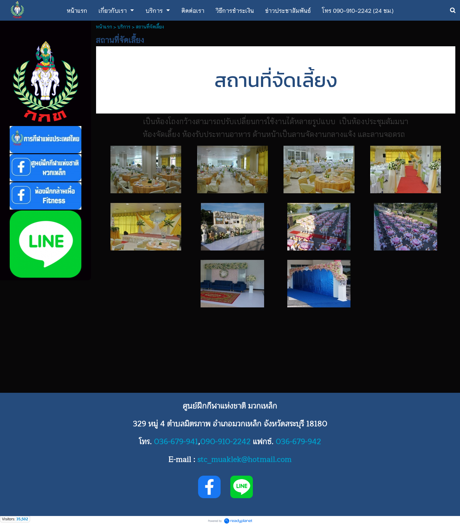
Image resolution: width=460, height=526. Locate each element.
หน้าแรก (104, 26)
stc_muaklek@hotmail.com (244, 459)
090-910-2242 (225, 441)
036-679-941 (176, 441)
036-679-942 (298, 441)
